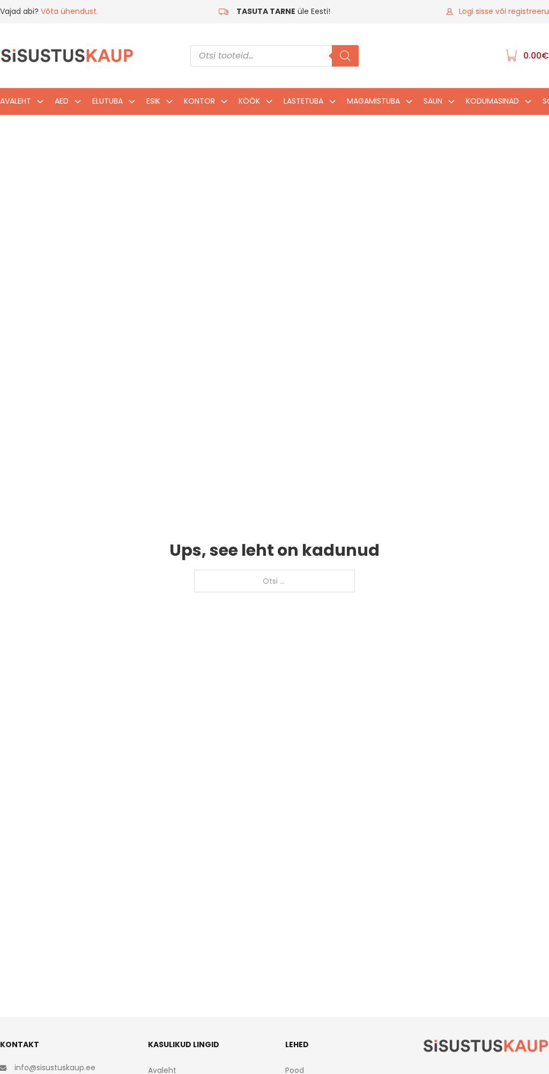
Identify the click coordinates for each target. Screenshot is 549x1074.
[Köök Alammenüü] (269, 104)
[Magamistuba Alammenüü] (409, 104)
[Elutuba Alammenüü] (132, 104)
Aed (62, 101)
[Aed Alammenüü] (77, 104)
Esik (153, 101)
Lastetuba (303, 101)
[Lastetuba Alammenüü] (332, 104)
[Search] (345, 56)
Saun (433, 101)
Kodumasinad (492, 101)
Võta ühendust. (69, 11)
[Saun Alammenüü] (451, 104)
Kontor (199, 101)
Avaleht (15, 101)
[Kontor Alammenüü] (224, 104)
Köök (249, 101)
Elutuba (107, 101)
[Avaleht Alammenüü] (40, 104)
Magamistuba (373, 101)
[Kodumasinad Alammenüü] (528, 104)
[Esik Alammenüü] (169, 104)
